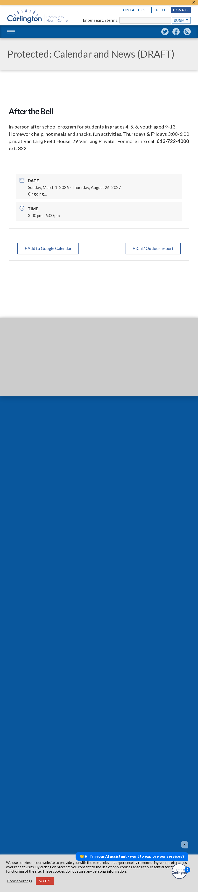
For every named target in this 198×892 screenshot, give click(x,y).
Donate (181, 10)
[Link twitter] (165, 31)
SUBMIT (181, 20)
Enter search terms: (100, 20)
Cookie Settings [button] (19, 881)
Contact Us (132, 10)
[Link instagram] (187, 31)
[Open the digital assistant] (179, 871)
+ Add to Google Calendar (48, 248)
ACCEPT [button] (45, 881)
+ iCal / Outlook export (153, 248)
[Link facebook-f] (176, 31)
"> (194, 2)
